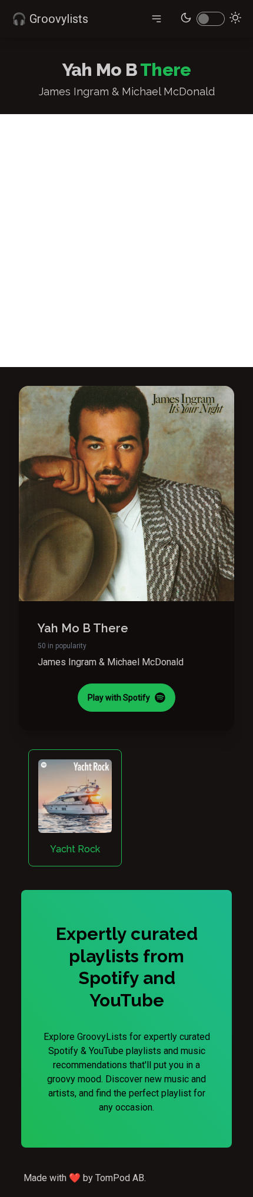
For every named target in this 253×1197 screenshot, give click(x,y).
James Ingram (67, 662)
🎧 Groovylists (50, 19)
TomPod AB (119, 1177)
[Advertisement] (126, 240)
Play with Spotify (119, 697)
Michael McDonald (145, 662)
